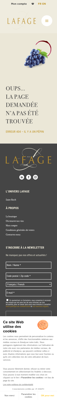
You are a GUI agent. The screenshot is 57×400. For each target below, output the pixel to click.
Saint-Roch (11, 200)
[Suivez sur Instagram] (35, 177)
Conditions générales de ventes (20, 230)
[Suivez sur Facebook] (28, 177)
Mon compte (19, 4)
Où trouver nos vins (15, 221)
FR (40, 4)
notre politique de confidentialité (18, 306)
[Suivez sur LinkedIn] (21, 177)
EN (44, 4)
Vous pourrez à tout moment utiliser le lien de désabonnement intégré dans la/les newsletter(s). (27, 314)
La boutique (11, 216)
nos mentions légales (40, 306)
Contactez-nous (13, 235)
